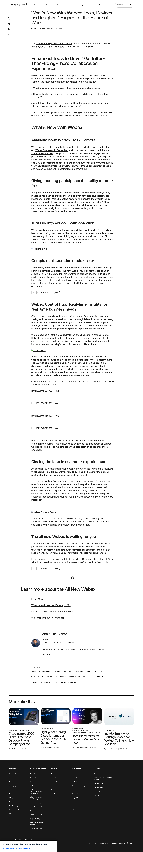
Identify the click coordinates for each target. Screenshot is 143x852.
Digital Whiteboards (57, 782)
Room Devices (56, 774)
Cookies (32, 782)
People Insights (37, 677)
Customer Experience (64, 5)
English (32, 790)
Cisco (95, 774)
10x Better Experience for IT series (54, 43)
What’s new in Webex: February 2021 (51, 605)
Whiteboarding (13, 806)
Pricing (74, 774)
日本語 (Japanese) (36, 815)
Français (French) (35, 803)
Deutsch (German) (36, 807)
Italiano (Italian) (34, 811)
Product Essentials (78, 790)
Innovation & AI (95, 5)
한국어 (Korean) (35, 819)
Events (11, 790)
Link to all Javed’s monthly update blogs (52, 612)
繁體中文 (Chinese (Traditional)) (36, 798)
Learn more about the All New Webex (58, 589)
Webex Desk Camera (42, 153)
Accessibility (76, 802)
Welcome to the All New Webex (47, 618)
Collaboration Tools (62, 671)
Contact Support (99, 783)
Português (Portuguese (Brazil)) (37, 823)
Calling (11, 782)
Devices (54, 768)
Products (12, 768)
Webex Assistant (40, 230)
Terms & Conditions (36, 774)
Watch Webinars (77, 794)
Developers (76, 806)
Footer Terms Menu (38, 768)
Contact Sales (98, 787)
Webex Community (78, 786)
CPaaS (11, 814)
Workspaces (50, 5)
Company (97, 768)
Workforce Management (41, 682)
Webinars (12, 802)
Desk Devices (55, 778)
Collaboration (38, 5)
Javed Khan (49, 29)
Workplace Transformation (66, 682)
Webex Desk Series (96, 677)
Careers (96, 795)
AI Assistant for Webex (40, 671)
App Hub (75, 798)
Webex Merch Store (100, 791)
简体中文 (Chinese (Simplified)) (36, 792)
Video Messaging (14, 794)
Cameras (54, 790)
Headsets (54, 794)
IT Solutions (98, 671)
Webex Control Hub (77, 677)
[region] (28, 846)
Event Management (81, 5)
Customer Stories (78, 810)
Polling (11, 798)
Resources (76, 768)
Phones (53, 786)
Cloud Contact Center (16, 810)
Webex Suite (13, 774)
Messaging (12, 786)
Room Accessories (57, 798)
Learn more (46, 654)
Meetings (12, 778)
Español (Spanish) (36, 828)
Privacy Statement (36, 778)
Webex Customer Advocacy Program (103, 778)
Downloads (76, 778)
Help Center (76, 782)
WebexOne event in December (51, 150)
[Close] (55, 843)
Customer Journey (82, 671)
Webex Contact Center (56, 481)
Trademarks (33, 786)
